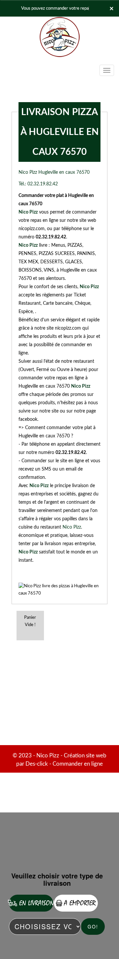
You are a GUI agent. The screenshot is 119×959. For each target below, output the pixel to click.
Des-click (36, 764)
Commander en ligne (78, 764)
